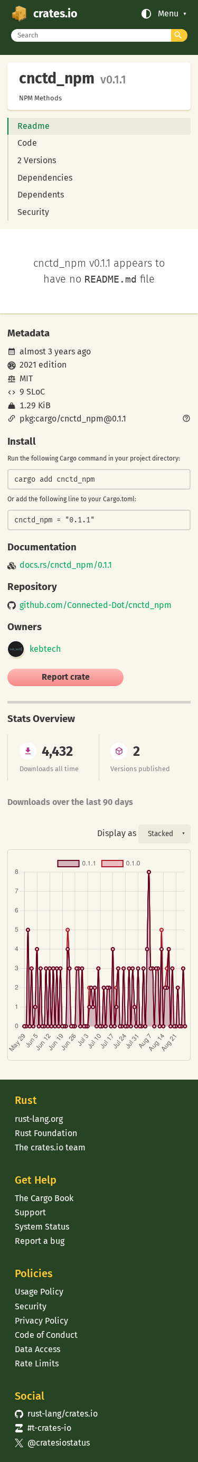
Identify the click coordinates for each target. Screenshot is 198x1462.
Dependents (40, 195)
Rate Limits (37, 1363)
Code (27, 143)
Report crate (66, 677)
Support (30, 1212)
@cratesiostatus (52, 1443)
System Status (42, 1227)
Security (33, 212)
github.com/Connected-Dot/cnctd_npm (96, 605)
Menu (168, 13)
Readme (33, 126)
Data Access (37, 1349)
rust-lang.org (39, 1119)
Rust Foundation (46, 1133)
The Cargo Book (44, 1198)
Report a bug (39, 1241)
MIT (26, 378)
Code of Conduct (46, 1335)
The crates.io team (50, 1147)
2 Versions (36, 160)
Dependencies (44, 178)
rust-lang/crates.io (56, 1414)
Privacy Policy (41, 1321)
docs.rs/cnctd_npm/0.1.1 (66, 565)
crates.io (55, 14)
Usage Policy (39, 1292)
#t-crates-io (43, 1428)
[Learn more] (186, 419)
